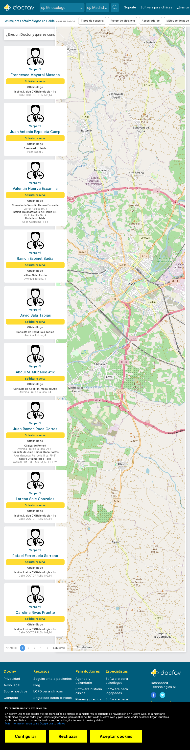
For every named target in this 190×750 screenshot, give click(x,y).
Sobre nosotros (15, 691)
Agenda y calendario (83, 681)
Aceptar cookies (116, 736)
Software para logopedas (117, 691)
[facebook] (154, 695)
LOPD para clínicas (48, 691)
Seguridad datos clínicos (52, 698)
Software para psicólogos (117, 681)
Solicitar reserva (35, 81)
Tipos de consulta (92, 20)
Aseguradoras (151, 20)
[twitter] (162, 695)
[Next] (59, 648)
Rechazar (68, 736)
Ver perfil (35, 69)
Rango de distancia (123, 20)
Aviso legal (12, 685)
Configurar (25, 736)
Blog (36, 685)
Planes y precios (88, 699)
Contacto (11, 698)
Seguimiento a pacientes (52, 679)
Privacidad (12, 679)
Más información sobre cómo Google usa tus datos (35, 723)
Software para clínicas (156, 7)
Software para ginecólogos (117, 701)
